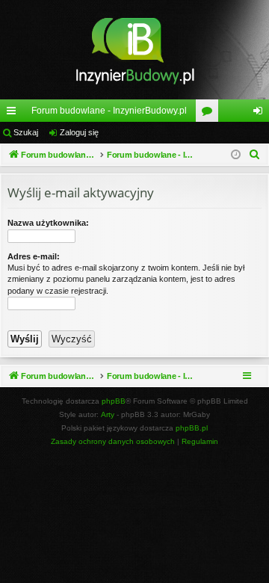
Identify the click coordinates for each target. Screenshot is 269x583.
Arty (107, 414)
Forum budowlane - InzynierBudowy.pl (109, 110)
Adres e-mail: (33, 256)
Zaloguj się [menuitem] (261, 113)
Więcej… (14, 113)
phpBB (114, 401)
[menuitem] (255, 154)
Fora (210, 113)
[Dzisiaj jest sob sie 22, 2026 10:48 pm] (236, 155)
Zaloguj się (79, 132)
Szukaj (25, 132)
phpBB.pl (192, 428)
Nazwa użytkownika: (48, 222)
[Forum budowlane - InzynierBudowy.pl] (134, 49)
